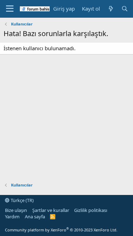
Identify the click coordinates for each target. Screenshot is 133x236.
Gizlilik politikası (90, 210)
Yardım (12, 216)
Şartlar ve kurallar (50, 210)
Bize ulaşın (16, 210)
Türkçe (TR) (22, 200)
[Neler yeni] (110, 8)
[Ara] (125, 8)
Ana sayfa (35, 216)
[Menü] (9, 9)
